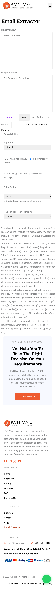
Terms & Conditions (29, 583)
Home (7, 474)
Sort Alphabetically (16, 159)
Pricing (7, 483)
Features (8, 488)
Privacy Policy (14, 583)
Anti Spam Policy (45, 583)
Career (7, 517)
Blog (6, 522)
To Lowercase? (39, 159)
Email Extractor (12, 527)
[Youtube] (19, 461)
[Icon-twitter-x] (14, 461)
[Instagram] (10, 461)
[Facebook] (5, 461)
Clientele (8, 512)
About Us (9, 478)
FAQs (6, 493)
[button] (50, 5)
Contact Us (10, 498)
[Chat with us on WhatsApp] (46, 579)
